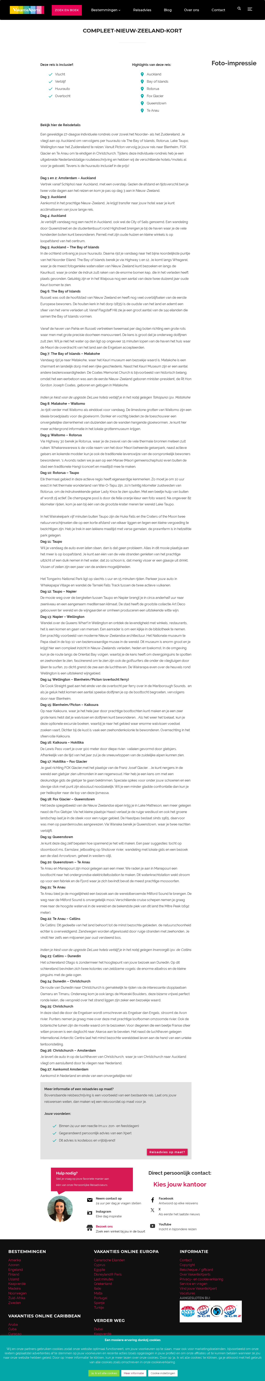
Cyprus (99, 1265)
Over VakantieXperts (195, 1274)
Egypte (99, 1270)
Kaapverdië (17, 1284)
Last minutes (103, 1279)
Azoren (13, 1265)
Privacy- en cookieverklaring (201, 1279)
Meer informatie (134, 1373)
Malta (98, 1293)
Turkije (99, 1308)
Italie (97, 1288)
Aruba (13, 1325)
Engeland (15, 1270)
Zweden (14, 1303)
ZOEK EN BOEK (67, 10)
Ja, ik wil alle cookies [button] (104, 1373)
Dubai (98, 1329)
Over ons (191, 10)
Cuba (12, 1329)
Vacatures (187, 1293)
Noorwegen (17, 1293)
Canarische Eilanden (109, 1260)
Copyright (187, 1265)
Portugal (100, 1298)
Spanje (99, 1303)
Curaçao (15, 1334)
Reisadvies (142, 10)
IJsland (13, 1279)
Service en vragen (193, 1284)
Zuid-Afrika (16, 1298)
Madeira (14, 1288)
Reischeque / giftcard (196, 1270)
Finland (13, 1274)
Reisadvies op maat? (167, 1152)
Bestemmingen (104, 10)
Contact (218, 10)
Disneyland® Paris (108, 1274)
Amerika (14, 1260)
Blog (168, 10)
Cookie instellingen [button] (163, 1373)
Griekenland (103, 1284)
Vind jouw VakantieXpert (198, 1288)
